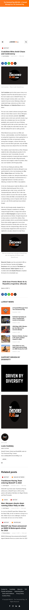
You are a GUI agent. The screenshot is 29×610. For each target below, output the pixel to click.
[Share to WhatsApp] (8, 63)
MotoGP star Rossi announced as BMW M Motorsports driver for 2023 (14, 528)
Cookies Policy (6, 595)
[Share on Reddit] (12, 63)
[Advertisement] (14, 22)
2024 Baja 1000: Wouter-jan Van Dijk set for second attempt (19, 328)
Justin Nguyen (5, 485)
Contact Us (4, 589)
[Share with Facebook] (2, 63)
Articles (4, 459)
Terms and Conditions (8, 593)
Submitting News (19, 591)
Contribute (12, 589)
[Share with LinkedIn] (5, 63)
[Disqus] (14, 563)
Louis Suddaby (5, 56)
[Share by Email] (15, 63)
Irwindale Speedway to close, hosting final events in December (19, 318)
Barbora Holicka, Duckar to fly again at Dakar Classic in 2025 (19, 337)
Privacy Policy (20, 593)
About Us (19, 589)
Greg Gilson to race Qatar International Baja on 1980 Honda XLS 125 (19, 347)
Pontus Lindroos (6, 533)
